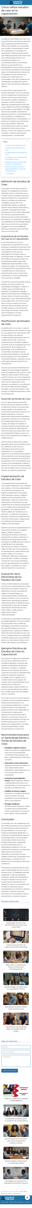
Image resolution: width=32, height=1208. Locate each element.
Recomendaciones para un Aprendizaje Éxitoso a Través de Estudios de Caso (15, 169)
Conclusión (10, 174)
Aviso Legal (4, 1202)
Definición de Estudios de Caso (16, 145)
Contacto (27, 1202)
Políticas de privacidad (16, 1202)
